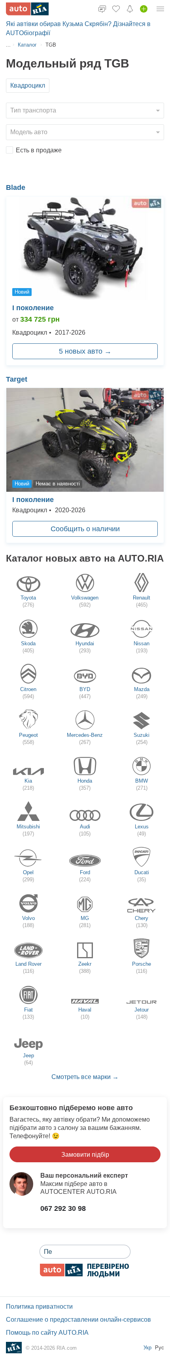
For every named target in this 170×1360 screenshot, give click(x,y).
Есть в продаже (39, 150)
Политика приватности (39, 1306)
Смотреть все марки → (85, 1076)
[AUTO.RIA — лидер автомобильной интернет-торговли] (27, 8)
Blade (15, 187)
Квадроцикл (27, 85)
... (8, 45)
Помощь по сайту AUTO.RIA (47, 1332)
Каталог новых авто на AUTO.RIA (85, 558)
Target (16, 379)
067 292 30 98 (63, 1208)
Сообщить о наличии (85, 529)
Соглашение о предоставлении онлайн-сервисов (78, 1319)
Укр (148, 1348)
